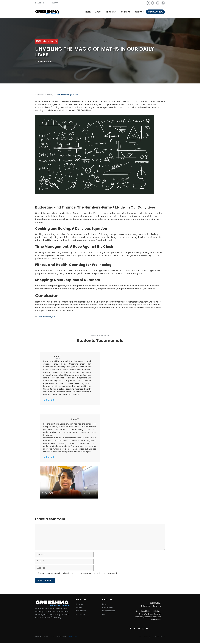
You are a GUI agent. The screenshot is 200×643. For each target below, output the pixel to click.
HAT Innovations (74, 637)
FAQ (104, 614)
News (104, 604)
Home (88, 12)
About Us (79, 604)
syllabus (125, 12)
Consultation (80, 611)
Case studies (107, 607)
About (98, 12)
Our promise (80, 614)
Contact (139, 12)
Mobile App (53, 3)
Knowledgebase (108, 611)
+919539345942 (155, 603)
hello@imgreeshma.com (151, 606)
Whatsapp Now (155, 12)
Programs (111, 12)
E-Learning (39, 3)
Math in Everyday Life (46, 41)
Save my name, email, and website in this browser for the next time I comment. (77, 573)
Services (78, 607)
